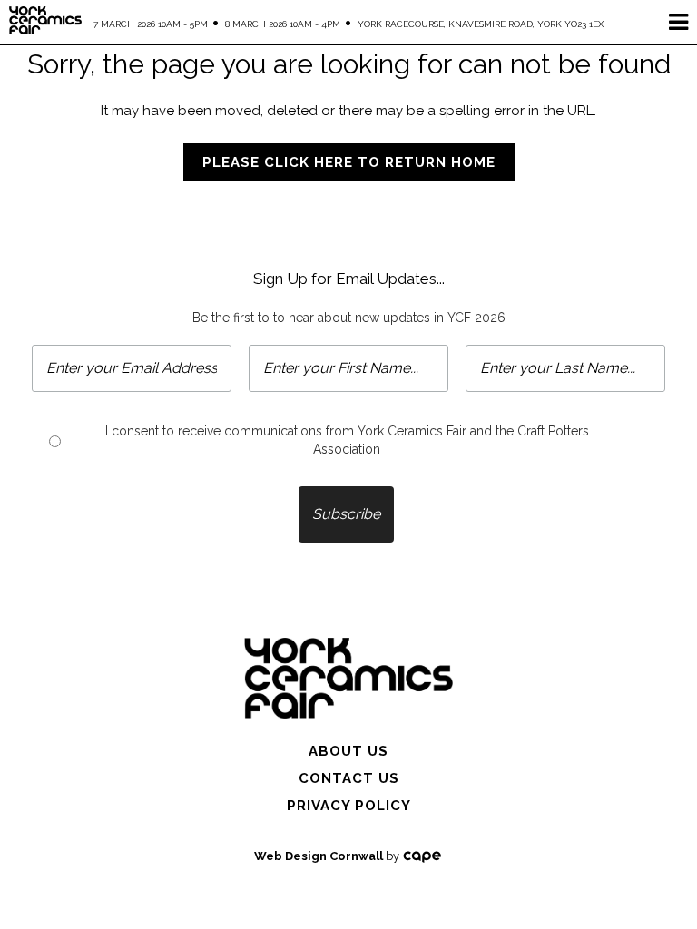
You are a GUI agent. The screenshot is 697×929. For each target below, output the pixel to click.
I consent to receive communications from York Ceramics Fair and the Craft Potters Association (347, 440)
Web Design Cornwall (318, 856)
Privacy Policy (349, 805)
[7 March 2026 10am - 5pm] (348, 677)
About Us (348, 751)
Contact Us (349, 778)
